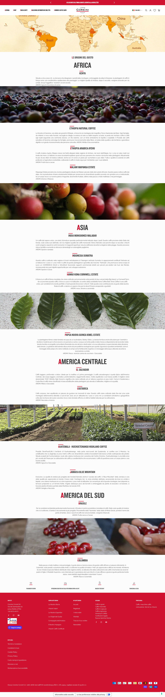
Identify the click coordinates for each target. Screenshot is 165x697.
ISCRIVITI (143, 683)
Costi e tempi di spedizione (17, 660)
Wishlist (76, 617)
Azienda (7, 10)
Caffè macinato (100, 607)
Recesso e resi (13, 664)
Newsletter (77, 625)
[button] (146, 10)
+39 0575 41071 (13, 611)
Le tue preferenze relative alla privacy (91, 694)
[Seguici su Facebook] (9, 615)
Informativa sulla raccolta (64, 694)
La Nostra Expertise (55, 612)
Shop (14, 10)
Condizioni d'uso (13, 648)
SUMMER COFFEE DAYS (60, 10)
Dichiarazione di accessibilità (18, 668)
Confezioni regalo (101, 616)
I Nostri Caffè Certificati (56, 629)
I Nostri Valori (53, 608)
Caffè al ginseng (100, 611)
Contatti (10, 600)
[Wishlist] (154, 10)
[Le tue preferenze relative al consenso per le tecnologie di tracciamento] (161, 693)
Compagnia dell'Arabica (56, 621)
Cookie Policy (12, 652)
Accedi (75, 604)
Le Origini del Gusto (55, 617)
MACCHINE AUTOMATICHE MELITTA (40, 10)
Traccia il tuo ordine (80, 621)
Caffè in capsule (100, 609)
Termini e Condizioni (15, 644)
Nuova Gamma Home (103, 618)
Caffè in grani (99, 604)
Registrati (76, 608)
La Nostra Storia (54, 604)
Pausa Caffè (23, 10)
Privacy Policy (13, 656)
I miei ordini (77, 612)
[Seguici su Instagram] (14, 615)
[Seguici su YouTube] (18, 615)
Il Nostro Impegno (54, 625)
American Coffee (101, 613)
